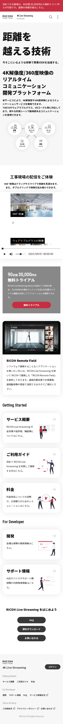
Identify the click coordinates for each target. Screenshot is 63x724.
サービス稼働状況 (37, 695)
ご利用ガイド (22, 681)
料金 (33, 681)
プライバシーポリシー (26, 708)
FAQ (31, 620)
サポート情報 (15, 695)
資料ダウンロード (31, 629)
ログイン (53, 666)
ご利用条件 (7, 708)
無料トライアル (31, 305)
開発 (4, 695)
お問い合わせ (31, 638)
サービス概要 (8, 681)
